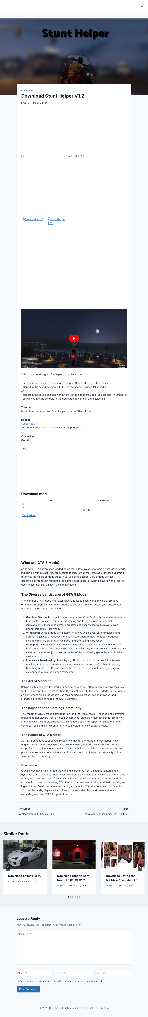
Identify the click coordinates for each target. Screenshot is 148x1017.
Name (22, 973)
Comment (24, 934)
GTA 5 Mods (27, 90)
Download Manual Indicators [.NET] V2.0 (107, 812)
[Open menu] (142, 5)
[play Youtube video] (74, 338)
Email (61, 973)
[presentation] (25, 854)
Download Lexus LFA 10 (24, 876)
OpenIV (53, 1008)
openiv (27, 103)
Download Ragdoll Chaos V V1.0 (35, 812)
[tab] (68, 897)
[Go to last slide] (8, 867)
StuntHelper (29, 515)
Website (101, 973)
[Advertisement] (74, 129)
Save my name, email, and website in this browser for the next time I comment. (61, 981)
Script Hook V (29, 423)
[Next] (140, 867)
